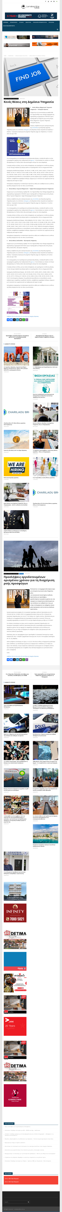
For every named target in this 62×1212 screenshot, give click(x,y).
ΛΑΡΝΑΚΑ (5, 22)
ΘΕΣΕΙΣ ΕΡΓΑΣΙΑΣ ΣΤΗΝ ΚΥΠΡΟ (21, 55)
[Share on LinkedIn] (17, 319)
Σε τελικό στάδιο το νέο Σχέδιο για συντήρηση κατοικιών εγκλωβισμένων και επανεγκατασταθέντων (45, 817)
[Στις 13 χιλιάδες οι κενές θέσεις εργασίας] (45, 466)
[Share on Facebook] (8, 319)
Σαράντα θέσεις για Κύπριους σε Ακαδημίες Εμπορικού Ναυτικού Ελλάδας (15, 531)
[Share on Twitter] (14, 319)
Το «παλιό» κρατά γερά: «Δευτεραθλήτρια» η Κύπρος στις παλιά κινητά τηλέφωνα (16, 762)
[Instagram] (54, 1)
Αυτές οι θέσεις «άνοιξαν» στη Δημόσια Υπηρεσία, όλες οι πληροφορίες (43, 423)
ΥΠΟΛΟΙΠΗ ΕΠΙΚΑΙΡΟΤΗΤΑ (40, 22)
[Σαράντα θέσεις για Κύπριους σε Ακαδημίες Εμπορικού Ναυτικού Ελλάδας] (16, 519)
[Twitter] (51, 1)
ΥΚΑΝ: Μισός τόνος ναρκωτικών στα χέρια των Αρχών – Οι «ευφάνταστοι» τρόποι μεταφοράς (45, 762)
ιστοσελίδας (35, 127)
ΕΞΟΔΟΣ (21, 22)
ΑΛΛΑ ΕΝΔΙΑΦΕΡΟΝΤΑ (9, 25)
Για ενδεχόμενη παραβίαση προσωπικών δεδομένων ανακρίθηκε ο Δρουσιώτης (14, 872)
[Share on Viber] (26, 319)
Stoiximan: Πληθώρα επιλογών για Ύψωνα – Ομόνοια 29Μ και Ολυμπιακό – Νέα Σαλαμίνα (28, 1161)
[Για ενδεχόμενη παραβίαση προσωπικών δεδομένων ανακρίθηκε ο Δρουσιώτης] (16, 861)
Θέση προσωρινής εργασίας (11, 477)
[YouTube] (48, 1)
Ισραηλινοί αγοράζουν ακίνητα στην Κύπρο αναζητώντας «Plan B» (44, 845)
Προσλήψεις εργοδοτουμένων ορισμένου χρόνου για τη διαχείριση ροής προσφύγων (17, 336)
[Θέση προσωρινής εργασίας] (16, 466)
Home (5, 55)
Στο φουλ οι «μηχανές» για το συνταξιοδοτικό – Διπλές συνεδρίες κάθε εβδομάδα (45, 789)
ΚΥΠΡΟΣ (21, 573)
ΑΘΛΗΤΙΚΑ (28, 22)
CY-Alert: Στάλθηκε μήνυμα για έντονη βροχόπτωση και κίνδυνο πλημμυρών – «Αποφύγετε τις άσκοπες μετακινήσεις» (43, 707)
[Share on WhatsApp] (23, 319)
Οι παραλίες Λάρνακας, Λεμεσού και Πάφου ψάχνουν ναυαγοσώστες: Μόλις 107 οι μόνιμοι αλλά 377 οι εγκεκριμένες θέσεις (16, 368)
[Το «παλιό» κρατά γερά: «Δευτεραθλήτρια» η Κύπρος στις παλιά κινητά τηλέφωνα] (16, 750)
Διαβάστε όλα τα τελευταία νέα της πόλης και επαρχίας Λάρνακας (23, 316)
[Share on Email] (20, 319)
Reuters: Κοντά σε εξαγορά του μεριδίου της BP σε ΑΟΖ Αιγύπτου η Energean (16, 789)
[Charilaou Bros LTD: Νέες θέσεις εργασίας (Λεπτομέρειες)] (16, 412)
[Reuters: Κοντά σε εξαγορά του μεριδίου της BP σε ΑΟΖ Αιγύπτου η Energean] (16, 777)
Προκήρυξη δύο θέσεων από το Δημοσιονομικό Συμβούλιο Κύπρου (44, 336)
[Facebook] (45, 1)
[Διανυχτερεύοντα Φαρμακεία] (56, 1)
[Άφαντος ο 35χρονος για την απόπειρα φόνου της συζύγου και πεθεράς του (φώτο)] (16, 723)
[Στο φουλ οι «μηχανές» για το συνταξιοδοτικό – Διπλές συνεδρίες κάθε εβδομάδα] (45, 777)
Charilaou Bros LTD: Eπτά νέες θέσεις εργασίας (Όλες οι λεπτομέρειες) (45, 504)
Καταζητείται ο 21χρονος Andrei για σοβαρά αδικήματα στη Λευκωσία (44, 734)
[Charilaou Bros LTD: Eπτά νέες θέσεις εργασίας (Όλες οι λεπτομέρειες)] (45, 492)
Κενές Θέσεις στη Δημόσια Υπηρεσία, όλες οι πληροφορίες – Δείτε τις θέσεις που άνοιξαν (15, 504)
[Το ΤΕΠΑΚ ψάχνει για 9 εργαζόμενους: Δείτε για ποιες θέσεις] (45, 356)
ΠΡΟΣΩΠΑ (51, 22)
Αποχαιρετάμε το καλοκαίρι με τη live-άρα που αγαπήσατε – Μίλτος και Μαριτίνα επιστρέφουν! (30, 1153)
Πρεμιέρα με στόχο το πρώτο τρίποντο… (15, 1142)
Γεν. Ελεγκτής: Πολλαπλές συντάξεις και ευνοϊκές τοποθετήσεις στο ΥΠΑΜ (17, 674)
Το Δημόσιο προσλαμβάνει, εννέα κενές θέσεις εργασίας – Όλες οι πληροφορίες (45, 451)
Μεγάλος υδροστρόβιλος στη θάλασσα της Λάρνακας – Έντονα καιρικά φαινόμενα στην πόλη (29, 1138)
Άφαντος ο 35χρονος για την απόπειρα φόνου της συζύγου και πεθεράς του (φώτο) (16, 734)
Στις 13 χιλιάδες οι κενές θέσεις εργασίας (44, 477)
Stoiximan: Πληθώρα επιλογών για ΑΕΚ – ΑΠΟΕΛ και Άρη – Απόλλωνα (22, 1130)
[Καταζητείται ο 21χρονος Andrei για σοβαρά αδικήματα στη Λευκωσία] (45, 723)
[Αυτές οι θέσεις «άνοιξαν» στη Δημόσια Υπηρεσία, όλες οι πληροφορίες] (45, 412)
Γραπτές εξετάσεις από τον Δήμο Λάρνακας (15, 450)
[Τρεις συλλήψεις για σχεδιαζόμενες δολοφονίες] (16, 694)
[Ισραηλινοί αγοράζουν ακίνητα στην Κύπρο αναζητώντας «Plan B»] (45, 833)
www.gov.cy (27, 129)
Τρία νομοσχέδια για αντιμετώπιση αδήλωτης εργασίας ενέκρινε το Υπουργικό (44, 675)
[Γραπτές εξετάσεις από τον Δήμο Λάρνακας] (16, 439)
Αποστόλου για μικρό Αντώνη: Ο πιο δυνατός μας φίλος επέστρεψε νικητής (24, 1150)
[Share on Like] (11, 319)
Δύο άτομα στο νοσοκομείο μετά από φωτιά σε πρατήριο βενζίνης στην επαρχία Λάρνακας (28, 1146)
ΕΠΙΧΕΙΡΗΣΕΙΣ (13, 22)
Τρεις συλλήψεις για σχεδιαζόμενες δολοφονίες (17, 1126)
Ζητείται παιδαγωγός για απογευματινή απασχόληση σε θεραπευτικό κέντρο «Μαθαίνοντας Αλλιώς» (43, 396)
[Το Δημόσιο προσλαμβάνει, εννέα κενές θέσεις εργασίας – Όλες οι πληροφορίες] (45, 439)
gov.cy (32, 160)
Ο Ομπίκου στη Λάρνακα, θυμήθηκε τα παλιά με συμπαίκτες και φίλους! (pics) (25, 1157)
